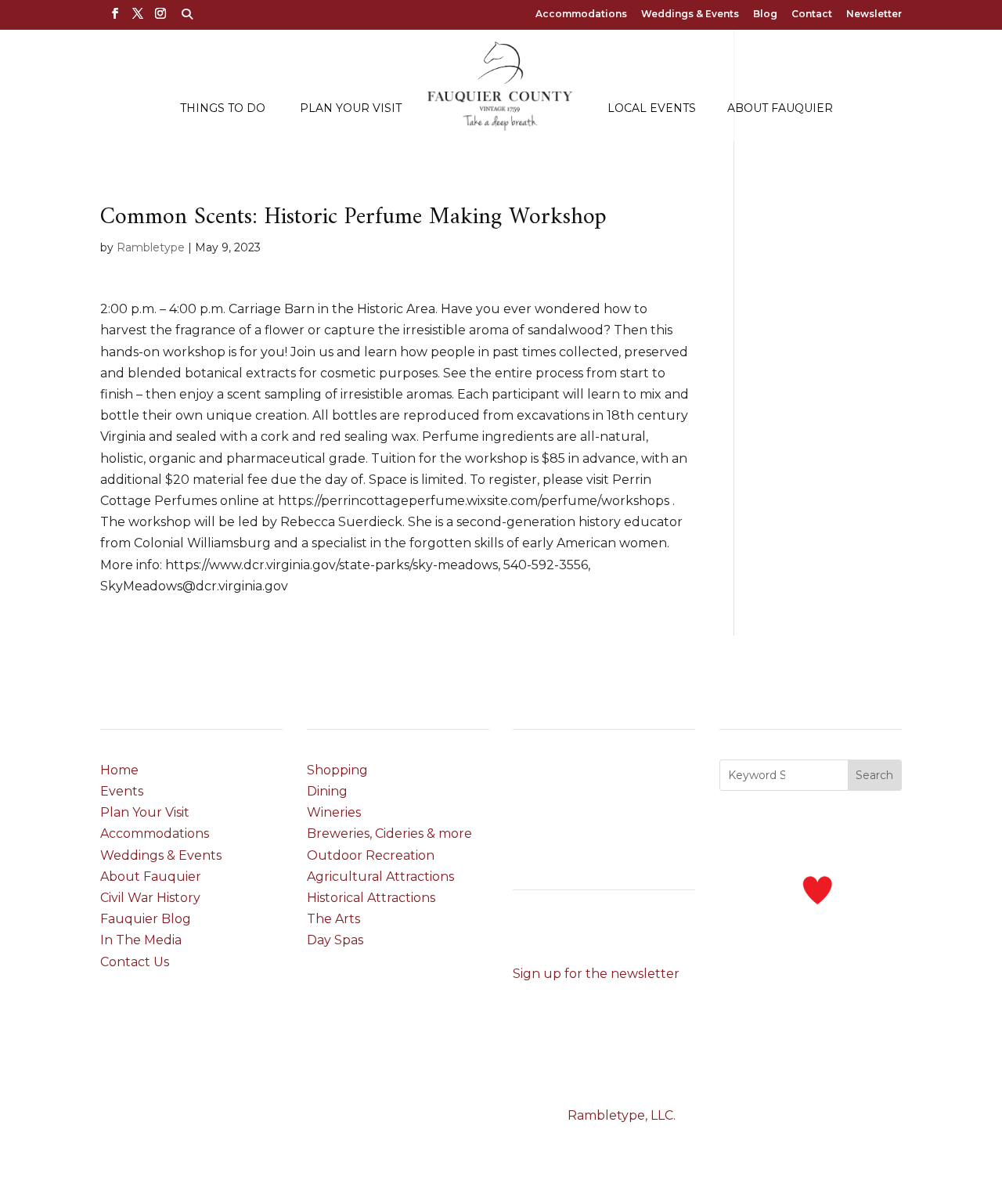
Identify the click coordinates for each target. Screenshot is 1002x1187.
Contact (811, 14)
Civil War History (150, 897)
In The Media (141, 940)
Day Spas (335, 940)
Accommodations (581, 14)
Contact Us (134, 961)
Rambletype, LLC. (622, 1115)
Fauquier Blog (145, 918)
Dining (327, 791)
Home (119, 770)
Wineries (334, 812)
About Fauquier (780, 109)
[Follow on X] (556, 932)
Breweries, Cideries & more (389, 833)
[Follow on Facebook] (525, 932)
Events (121, 791)
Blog (765, 14)
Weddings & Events (690, 14)
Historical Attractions (371, 897)
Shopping (337, 770)
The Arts (333, 918)
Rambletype (151, 247)
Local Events (651, 109)
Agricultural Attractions (380, 876)
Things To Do (222, 109)
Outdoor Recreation (370, 855)
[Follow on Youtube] (619, 932)
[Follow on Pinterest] (587, 932)
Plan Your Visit (351, 109)
